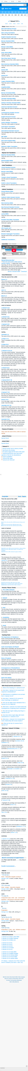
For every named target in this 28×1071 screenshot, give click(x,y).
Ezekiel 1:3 (18, 768)
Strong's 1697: (5, 878)
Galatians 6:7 (5, 742)
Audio (6, 23)
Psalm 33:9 (20, 762)
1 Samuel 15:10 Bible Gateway (9, 938)
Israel (4, 625)
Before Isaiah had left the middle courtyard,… (11, 584)
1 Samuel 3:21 (5, 324)
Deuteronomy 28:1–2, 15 (14, 748)
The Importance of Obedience (10, 637)
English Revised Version (8, 116)
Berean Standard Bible (7, 41)
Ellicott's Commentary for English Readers (13, 857)
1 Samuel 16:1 (5, 367)
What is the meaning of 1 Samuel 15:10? (14, 687)
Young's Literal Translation (9, 177)
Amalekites (6, 617)
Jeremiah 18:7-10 (6, 405)
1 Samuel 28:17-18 (6, 380)
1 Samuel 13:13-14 (6, 350)
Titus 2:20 (4, 812)
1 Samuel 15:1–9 (17, 736)
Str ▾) (13, 26)
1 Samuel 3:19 (6, 800)
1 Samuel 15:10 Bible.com (8, 940)
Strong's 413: (5, 912)
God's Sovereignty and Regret (10, 647)
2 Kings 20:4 (5, 344)
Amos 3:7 (13, 804)
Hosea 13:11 (4, 399)
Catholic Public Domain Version (10, 197)
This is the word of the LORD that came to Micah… (12, 525)
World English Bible (7, 160)
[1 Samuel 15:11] (26, 477)
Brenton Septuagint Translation (10, 234)
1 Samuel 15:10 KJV (7, 949)
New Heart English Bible (8, 140)
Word (7, 438)
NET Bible (4, 136)
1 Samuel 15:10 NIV (6, 943)
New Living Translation (8, 32)
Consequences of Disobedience (10, 668)
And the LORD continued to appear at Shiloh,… (11, 551)
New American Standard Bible (10, 64)
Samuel (3, 438)
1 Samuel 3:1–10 (9, 778)
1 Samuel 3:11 (5, 317)
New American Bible (7, 203)
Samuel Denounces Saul (7, 260)
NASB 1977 (4, 75)
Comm (18, 23)
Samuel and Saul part (9, 460)
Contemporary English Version (10, 112)
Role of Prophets (6, 658)
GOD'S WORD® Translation (9, 122)
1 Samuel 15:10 (5, 838)
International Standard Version (10, 131)
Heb (22, 23)
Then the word (6, 261)
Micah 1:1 (4, 296)
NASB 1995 (4, 70)
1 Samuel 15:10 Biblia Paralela (9, 953)
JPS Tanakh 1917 (6, 228)
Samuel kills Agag (7, 458)
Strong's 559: (5, 931)
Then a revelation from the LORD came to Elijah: (12, 583)
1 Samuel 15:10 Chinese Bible (9, 955)
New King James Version (8, 58)
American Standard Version (9, 107)
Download (24, 271)
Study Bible (5, 496)
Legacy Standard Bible (8, 81)
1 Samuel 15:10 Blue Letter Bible (10, 936)
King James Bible (6, 52)
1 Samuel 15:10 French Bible (9, 956)
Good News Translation (8, 126)
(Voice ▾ (10, 243)
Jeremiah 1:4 (5, 334)
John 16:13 (5, 790)
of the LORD (14, 261)
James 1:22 (14, 832)
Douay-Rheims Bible (7, 191)
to (21, 261)
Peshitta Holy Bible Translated (10, 219)
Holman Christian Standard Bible (10, 102)
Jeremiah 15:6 (5, 419)
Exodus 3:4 (9, 784)
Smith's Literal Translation (9, 183)
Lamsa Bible (5, 214)
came (19, 261)
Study (14, 23)
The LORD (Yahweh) (8, 589)
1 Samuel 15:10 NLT (7, 944)
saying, (8, 263)
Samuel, (3, 263)
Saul (4, 607)
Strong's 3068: (5, 889)
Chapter (24, 496)
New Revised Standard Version (10, 207)
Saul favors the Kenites (8, 450)
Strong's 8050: (5, 920)
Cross (10, 23)
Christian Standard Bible (8, 98)
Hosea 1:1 (4, 279)
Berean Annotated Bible (8, 93)
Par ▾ (11, 26)
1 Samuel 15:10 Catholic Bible (9, 958)
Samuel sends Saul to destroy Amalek (12, 448)
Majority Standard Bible (8, 155)
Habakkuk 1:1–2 (20, 826)
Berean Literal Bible (7, 47)
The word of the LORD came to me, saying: (10, 582)
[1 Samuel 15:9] (1, 477)
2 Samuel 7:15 (5, 392)
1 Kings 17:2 (5, 338)
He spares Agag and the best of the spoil (13, 451)
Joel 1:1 (3, 290)
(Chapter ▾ (7, 26)
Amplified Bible (5, 87)
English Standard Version (8, 37)
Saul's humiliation (7, 456)
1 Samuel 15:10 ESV (7, 946)
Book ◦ (20, 496)
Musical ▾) (14, 243)
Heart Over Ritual (6, 677)
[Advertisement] (16, 486)
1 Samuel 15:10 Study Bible (8, 952)
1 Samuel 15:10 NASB (7, 947)
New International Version (8, 28)
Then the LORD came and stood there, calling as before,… (14, 548)
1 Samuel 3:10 (5, 307)
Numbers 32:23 (19, 741)
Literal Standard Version (8, 167)
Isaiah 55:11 (5, 758)
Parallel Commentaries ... (8, 866)
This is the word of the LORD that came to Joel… (11, 524)
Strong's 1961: (5, 901)
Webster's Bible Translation (9, 146)
